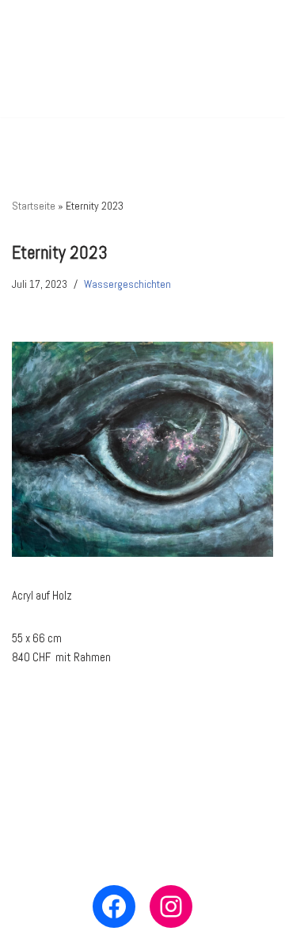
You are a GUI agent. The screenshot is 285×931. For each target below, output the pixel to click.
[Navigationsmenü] (254, 58)
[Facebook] (114, 906)
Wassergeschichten (127, 284)
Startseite (33, 206)
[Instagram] (171, 906)
